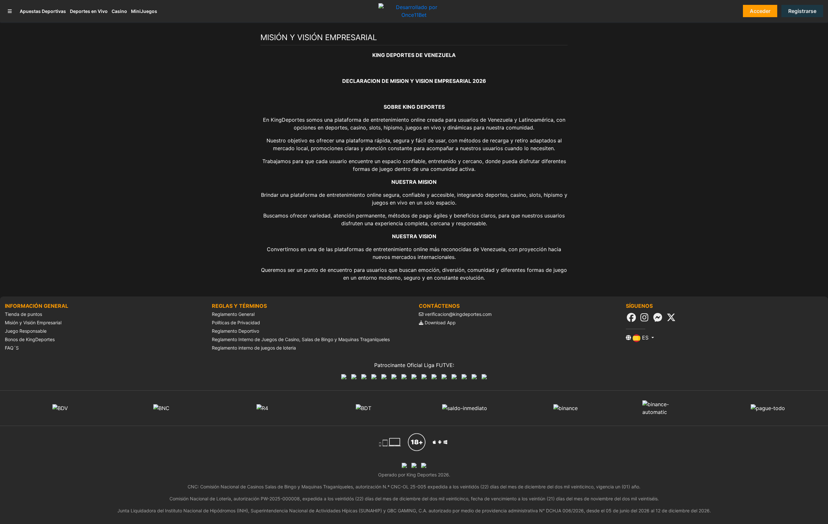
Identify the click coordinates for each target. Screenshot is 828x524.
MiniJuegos (144, 11)
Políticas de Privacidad (236, 322)
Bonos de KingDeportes (30, 339)
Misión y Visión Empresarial (33, 322)
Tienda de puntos (23, 314)
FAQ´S (12, 348)
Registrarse (802, 11)
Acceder (760, 11)
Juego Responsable (26, 331)
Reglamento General (233, 314)
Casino (119, 11)
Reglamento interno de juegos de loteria (254, 348)
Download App (439, 322)
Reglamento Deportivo (235, 331)
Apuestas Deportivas (43, 11)
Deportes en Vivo (89, 11)
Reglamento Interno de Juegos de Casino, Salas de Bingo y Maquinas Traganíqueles (301, 339)
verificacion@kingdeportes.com (458, 314)
